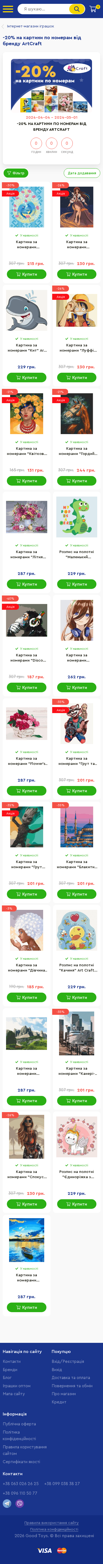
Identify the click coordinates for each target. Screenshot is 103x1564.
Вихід (57, 1370)
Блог (7, 1378)
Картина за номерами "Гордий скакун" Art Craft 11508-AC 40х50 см (76, 452)
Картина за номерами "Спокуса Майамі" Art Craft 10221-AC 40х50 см (26, 1175)
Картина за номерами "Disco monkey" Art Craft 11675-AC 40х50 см (26, 658)
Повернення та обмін (72, 1386)
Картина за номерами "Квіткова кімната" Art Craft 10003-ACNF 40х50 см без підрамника (26, 452)
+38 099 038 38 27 (62, 1484)
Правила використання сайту (51, 1523)
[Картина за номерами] (26, 207)
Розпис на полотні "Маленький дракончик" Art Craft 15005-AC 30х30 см (76, 555)
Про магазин (64, 1394)
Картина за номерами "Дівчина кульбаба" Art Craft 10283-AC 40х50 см (26, 968)
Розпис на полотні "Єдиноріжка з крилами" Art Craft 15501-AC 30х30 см (77, 1175)
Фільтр (18, 173)
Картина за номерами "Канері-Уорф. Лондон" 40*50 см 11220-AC (77, 1071)
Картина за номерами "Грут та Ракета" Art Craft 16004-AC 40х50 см (77, 762)
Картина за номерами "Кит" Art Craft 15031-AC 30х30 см (26, 348)
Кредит (59, 1402)
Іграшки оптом (16, 1386)
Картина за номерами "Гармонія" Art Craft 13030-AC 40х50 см (26, 245)
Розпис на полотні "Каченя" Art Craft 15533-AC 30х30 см (76, 968)
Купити (29, 274)
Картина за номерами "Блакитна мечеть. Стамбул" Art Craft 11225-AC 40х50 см (77, 865)
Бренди (10, 1370)
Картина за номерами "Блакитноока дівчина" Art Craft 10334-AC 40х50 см (77, 658)
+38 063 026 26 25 (21, 1484)
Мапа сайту (14, 1394)
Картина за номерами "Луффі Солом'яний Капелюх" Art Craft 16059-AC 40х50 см (77, 348)
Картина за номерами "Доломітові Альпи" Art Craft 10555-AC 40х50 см (26, 1071)
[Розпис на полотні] (77, 517)
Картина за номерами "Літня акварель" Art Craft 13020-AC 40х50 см (26, 555)
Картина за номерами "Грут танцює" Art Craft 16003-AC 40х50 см (26, 865)
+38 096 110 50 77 (20, 1493)
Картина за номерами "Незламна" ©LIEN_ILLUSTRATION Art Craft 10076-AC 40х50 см (77, 245)
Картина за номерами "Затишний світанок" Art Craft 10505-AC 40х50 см (26, 1278)
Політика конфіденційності (54, 1529)
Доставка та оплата (71, 1378)
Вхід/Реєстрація (68, 1362)
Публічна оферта (19, 1424)
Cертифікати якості (21, 1462)
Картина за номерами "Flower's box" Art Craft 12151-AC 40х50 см (26, 762)
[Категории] (8, 9)
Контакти (12, 1362)
